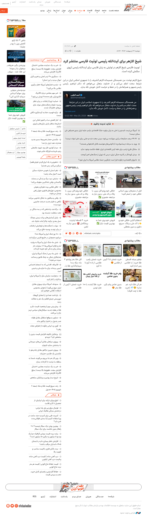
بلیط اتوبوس (21, 157)
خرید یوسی (21, 143)
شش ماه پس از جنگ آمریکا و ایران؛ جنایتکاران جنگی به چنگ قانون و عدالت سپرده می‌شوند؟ (46, 257)
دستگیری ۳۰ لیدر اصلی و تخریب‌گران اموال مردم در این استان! (45, 78)
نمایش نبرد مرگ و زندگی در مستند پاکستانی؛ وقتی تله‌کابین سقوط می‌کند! (46, 180)
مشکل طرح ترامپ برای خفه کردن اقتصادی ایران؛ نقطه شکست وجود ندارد (109, 149)
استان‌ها (56, 10)
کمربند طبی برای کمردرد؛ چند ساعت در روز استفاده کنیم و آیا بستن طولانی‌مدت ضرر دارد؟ (44, 418)
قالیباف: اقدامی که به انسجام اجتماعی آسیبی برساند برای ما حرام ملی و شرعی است (45, 268)
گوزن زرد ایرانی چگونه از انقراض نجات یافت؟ (45, 327)
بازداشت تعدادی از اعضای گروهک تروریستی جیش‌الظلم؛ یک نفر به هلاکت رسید (46, 298)
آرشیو (14, 1)
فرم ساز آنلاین (20, 133)
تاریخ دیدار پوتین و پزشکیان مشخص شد (45, 379)
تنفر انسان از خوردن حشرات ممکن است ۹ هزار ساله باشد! (46, 172)
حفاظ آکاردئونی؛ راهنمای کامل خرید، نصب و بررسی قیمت (45, 473)
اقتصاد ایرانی (21, 147)
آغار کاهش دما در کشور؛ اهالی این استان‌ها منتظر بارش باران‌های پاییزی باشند (47, 123)
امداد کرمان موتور (19, 138)
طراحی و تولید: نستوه (128, 513)
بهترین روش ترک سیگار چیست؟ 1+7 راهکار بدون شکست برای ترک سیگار (46, 428)
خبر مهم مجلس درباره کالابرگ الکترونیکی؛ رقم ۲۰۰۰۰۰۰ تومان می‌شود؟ (46, 94)
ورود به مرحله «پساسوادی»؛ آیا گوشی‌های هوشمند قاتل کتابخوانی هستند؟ (108, 144)
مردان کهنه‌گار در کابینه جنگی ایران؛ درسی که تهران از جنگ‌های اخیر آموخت (109, 154)
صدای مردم (40, 3)
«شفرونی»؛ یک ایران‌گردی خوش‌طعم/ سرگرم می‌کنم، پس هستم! (45, 163)
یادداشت (32, 1)
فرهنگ (97, 10)
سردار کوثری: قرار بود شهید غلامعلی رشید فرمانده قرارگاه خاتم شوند (46, 149)
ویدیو (42, 10)
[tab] (53, 60)
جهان (64, 10)
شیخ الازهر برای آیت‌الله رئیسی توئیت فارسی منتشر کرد (102, 61)
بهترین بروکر (21, 152)
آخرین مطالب (51, 156)
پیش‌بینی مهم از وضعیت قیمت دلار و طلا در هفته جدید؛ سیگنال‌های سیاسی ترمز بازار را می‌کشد (45, 310)
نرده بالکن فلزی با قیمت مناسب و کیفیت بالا (46, 450)
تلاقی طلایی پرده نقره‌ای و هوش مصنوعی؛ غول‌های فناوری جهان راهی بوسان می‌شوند (47, 190)
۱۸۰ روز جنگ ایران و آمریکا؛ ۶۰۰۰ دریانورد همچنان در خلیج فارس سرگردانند (45, 235)
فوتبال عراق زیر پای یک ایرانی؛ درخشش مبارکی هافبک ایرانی (48, 409)
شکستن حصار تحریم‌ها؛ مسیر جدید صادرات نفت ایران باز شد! (46, 141)
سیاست (79, 10)
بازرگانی (53, 395)
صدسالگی (57, 1)
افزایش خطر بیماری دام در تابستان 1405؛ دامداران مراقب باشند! (46, 443)
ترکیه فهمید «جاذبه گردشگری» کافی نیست (45, 114)
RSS (34, 496)
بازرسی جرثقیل (15, 128)
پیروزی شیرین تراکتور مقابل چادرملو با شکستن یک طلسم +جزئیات (45, 351)
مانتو (23, 128)
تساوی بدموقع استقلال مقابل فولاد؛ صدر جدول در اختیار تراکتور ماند (46, 319)
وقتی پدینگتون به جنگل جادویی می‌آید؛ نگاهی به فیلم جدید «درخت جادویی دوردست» (44, 201)
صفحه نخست (114, 10)
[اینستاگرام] (16, 506)
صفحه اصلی (136, 46)
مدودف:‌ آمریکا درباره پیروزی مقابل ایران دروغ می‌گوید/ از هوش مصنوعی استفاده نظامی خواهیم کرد (46, 287)
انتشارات (22, 1)
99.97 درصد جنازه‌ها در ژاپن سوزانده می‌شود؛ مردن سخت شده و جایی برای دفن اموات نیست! (101, 138)
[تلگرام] (8, 506)
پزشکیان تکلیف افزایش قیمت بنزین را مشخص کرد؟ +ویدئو (45, 336)
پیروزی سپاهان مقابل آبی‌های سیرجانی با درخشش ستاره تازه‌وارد (45, 343)
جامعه (104, 10)
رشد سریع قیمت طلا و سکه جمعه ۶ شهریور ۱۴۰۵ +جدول (46, 133)
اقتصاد (89, 10)
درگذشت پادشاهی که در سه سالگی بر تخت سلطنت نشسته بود (45, 211)
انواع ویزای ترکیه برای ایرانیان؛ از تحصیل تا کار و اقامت (47, 402)
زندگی (49, 10)
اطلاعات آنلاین (134, 7)
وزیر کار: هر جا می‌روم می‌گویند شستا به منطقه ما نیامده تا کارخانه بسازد (45, 360)
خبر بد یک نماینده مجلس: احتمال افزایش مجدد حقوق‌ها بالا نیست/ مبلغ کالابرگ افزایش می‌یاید (46, 68)
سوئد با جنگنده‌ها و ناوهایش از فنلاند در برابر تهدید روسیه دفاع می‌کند (45, 227)
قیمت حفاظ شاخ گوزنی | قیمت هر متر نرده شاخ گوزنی (45, 466)
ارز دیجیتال (10, 152)
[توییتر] (12, 506)
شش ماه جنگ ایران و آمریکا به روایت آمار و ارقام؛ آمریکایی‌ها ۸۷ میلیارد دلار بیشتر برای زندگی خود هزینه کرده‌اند (45, 245)
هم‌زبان (47, 1)
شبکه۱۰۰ (67, 1)
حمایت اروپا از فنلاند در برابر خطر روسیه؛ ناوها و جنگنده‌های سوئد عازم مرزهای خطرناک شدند (47, 104)
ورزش (70, 10)
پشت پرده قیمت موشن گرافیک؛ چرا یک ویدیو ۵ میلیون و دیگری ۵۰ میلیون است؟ (44, 435)
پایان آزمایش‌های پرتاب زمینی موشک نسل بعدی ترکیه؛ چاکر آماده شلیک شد (45, 219)
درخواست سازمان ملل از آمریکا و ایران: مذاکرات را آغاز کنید (45, 277)
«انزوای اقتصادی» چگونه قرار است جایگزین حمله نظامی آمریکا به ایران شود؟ (107, 160)
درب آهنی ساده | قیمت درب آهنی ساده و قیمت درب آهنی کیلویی (45, 458)
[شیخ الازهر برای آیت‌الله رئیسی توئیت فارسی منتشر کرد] (102, 105)
